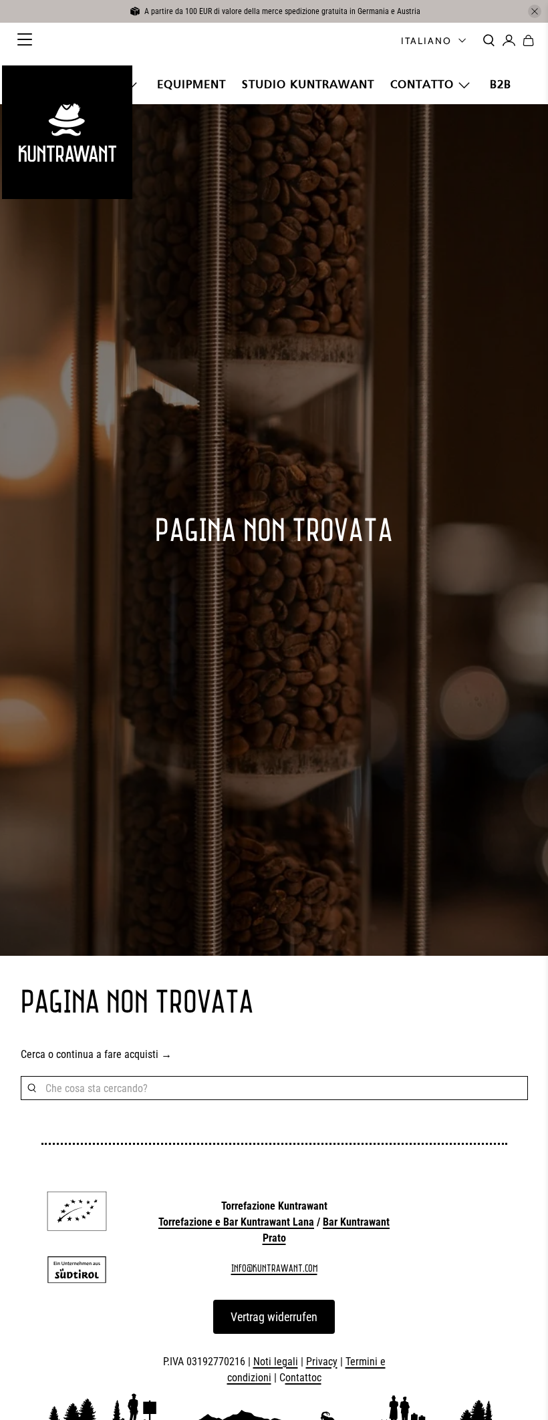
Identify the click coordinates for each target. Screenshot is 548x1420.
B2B (500, 84)
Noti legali (275, 1361)
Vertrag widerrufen (274, 1317)
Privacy (321, 1361)
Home (55, 84)
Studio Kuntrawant (308, 84)
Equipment (191, 84)
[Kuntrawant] (67, 132)
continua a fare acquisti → (114, 1054)
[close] (534, 11)
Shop (104, 84)
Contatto (422, 84)
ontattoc (303, 1377)
